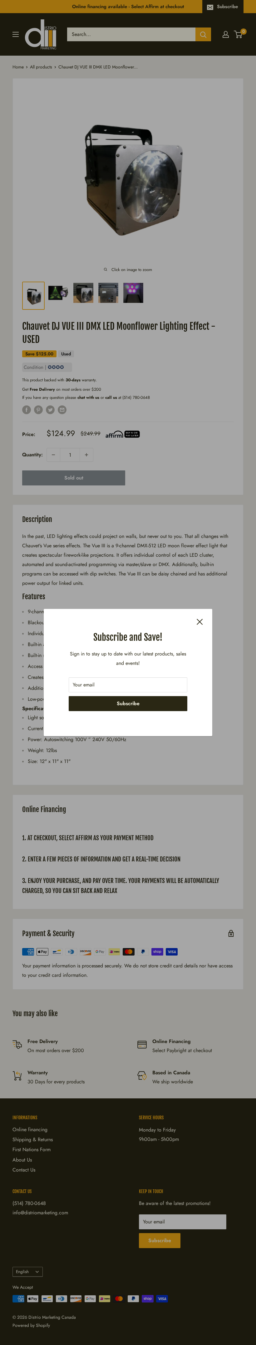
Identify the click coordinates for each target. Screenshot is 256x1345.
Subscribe (128, 703)
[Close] (200, 621)
